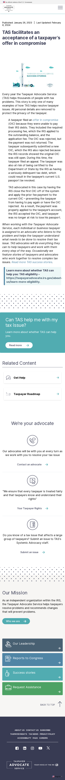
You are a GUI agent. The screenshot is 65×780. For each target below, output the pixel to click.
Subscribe (45, 730)
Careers (43, 738)
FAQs (35, 738)
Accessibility (24, 738)
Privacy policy (47, 734)
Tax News (33, 734)
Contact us (32, 730)
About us (19, 730)
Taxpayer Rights (18, 734)
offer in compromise (45, 119)
